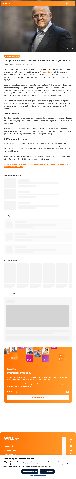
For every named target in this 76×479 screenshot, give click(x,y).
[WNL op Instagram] (71, 439)
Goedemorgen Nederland (12, 56)
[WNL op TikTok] (71, 454)
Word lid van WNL (38, 397)
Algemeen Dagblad (47, 72)
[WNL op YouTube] (71, 450)
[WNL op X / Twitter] (71, 442)
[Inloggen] (67, 3)
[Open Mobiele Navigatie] (71, 3)
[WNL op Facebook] (71, 446)
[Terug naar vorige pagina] (3, 49)
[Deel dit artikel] (73, 49)
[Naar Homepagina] (7, 3)
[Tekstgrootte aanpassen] (68, 49)
